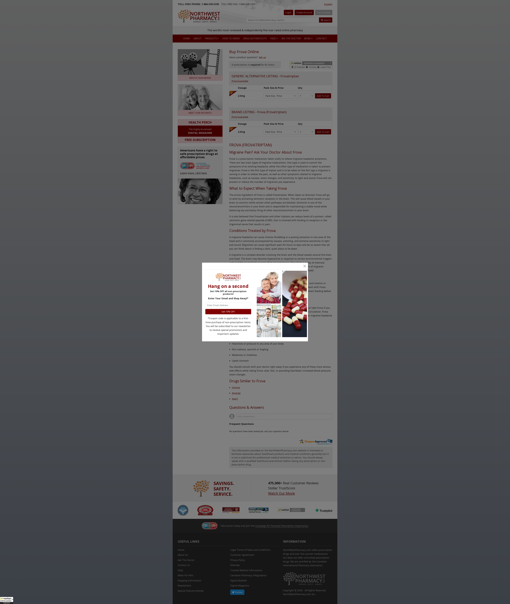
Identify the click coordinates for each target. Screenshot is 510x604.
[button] (6, 600)
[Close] (304, 266)
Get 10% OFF (228, 311)
